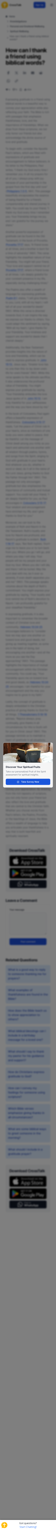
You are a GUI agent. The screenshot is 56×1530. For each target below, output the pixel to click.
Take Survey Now (30, 781)
